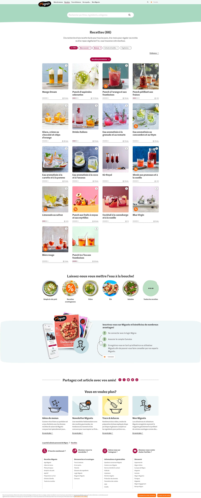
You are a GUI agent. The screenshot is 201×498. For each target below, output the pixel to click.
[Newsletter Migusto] (85, 415)
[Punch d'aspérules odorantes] (85, 82)
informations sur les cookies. (81, 496)
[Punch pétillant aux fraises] (146, 82)
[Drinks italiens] (85, 123)
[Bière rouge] (55, 245)
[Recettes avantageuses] (70, 291)
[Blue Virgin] (146, 205)
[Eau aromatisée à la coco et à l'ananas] (85, 165)
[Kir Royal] (116, 165)
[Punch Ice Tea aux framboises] (85, 245)
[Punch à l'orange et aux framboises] (116, 82)
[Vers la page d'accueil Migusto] (44, 3)
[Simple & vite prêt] (50, 291)
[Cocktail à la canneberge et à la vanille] (116, 205)
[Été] (111, 291)
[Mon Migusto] (145, 415)
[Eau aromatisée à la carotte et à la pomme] (55, 165)
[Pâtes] (90, 291)
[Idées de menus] (55, 415)
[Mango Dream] (55, 82)
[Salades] (131, 291)
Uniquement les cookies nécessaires (146, 495)
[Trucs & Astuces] (115, 415)
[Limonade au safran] (55, 205)
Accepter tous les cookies (164, 495)
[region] (100, 495)
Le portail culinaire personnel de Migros (55, 442)
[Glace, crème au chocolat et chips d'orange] (55, 123)
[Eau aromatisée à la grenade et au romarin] (116, 123)
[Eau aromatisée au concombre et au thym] (146, 123)
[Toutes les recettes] (151, 291)
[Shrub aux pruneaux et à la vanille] (146, 165)
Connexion (155, 2)
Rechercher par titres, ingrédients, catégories (100, 15)
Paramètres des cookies (111, 481)
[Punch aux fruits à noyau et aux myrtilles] (85, 205)
